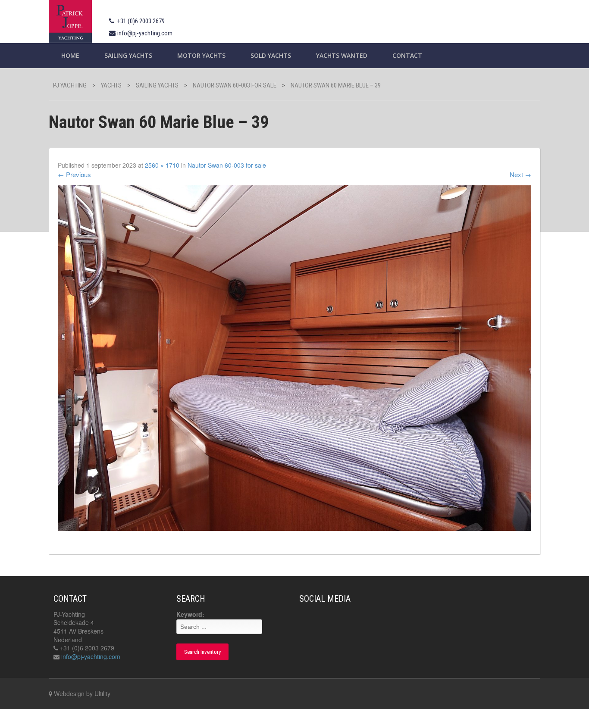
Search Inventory (202, 652)
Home (70, 55)
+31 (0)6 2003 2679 (141, 21)
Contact (407, 55)
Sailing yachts (128, 55)
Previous (74, 174)
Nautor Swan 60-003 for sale (227, 165)
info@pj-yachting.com (144, 33)
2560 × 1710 (162, 165)
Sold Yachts (271, 55)
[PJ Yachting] (70, 20)
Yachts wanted (341, 55)
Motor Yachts (201, 55)
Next (520, 174)
